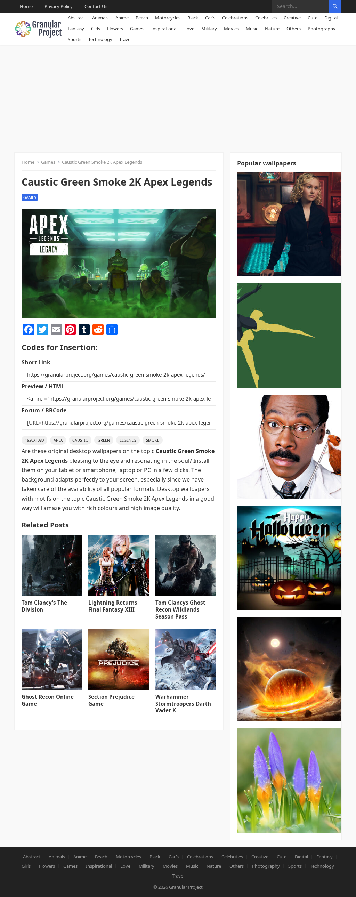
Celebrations (235, 18)
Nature (272, 28)
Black (192, 18)
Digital (331, 18)
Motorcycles (167, 18)
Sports (74, 39)
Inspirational (164, 28)
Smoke (152, 440)
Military (209, 28)
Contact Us (95, 6)
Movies (231, 28)
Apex (58, 440)
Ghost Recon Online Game (48, 700)
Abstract (76, 18)
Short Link (36, 362)
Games (137, 28)
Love (189, 28)
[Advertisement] (178, 97)
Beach (142, 18)
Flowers (115, 28)
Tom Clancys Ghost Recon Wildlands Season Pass (180, 609)
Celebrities (266, 18)
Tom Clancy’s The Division (44, 606)
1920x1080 (34, 440)
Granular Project (186, 887)
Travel (125, 39)
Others (293, 28)
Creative (292, 18)
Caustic (80, 440)
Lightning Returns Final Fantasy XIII (112, 606)
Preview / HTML (43, 386)
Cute (312, 18)
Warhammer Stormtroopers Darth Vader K (183, 703)
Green (104, 440)
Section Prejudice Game (111, 700)
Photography (321, 28)
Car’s (210, 18)
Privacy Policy (58, 6)
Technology (100, 39)
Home (26, 6)
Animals (100, 18)
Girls (95, 28)
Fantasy (76, 28)
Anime (122, 18)
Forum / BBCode (44, 410)
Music (252, 28)
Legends (128, 440)
